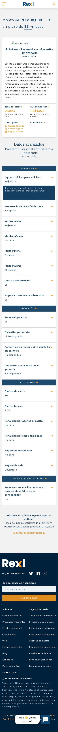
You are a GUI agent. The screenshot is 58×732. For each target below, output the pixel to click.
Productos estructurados (42, 647)
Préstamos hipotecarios (42, 634)
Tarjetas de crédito (39, 609)
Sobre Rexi (8, 609)
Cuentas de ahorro (39, 640)
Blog (4, 653)
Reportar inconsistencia (27, 532)
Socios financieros (12, 615)
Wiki (4, 640)
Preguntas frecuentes (14, 622)
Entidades (7, 659)
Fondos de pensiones (40, 659)
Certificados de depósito (42, 615)
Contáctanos (9, 634)
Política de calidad (12, 628)
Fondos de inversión (40, 666)
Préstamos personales (41, 622)
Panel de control (11, 666)
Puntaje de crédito (12, 647)
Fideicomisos (9, 672)
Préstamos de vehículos (42, 628)
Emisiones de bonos (40, 653)
